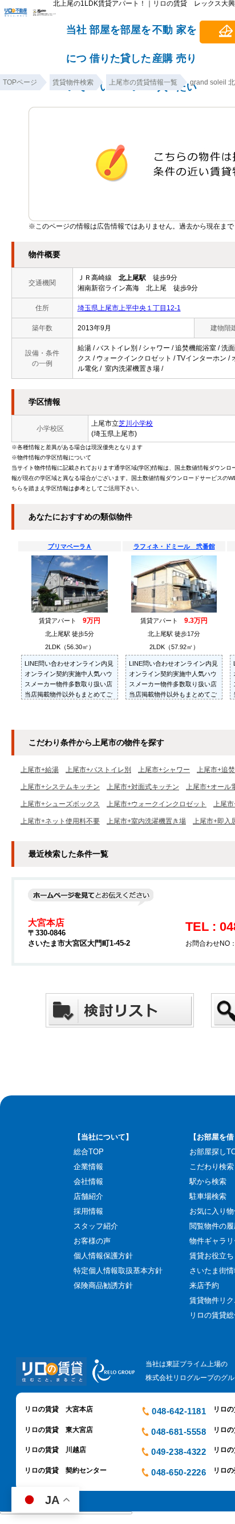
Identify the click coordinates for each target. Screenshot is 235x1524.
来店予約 (204, 1285)
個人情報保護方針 (103, 1255)
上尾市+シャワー (164, 770)
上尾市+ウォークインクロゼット (156, 804)
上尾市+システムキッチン (60, 787)
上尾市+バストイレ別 (98, 770)
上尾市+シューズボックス (60, 804)
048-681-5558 (178, 1432)
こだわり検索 (211, 1166)
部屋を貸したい (135, 35)
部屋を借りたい (105, 35)
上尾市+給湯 (40, 770)
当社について (76, 35)
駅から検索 (207, 1181)
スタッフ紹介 (96, 1226)
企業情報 (88, 1166)
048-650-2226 (178, 1472)
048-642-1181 (179, 1411)
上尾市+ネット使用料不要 (60, 821)
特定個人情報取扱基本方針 (118, 1270)
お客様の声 (92, 1241)
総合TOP (89, 1151)
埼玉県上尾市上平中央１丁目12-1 (129, 308)
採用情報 (88, 1211)
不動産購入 (162, 35)
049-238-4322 (178, 1452)
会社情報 (88, 1181)
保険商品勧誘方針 (103, 1285)
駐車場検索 (207, 1196)
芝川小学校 (136, 423)
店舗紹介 (88, 1196)
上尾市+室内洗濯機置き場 (146, 821)
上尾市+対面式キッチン (143, 787)
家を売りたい (186, 35)
